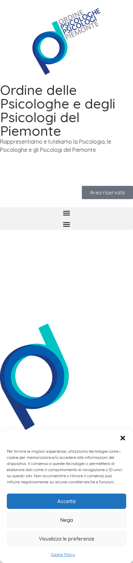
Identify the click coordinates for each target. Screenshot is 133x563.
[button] (122, 438)
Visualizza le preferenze (66, 538)
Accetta (66, 501)
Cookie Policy (63, 554)
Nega (66, 520)
